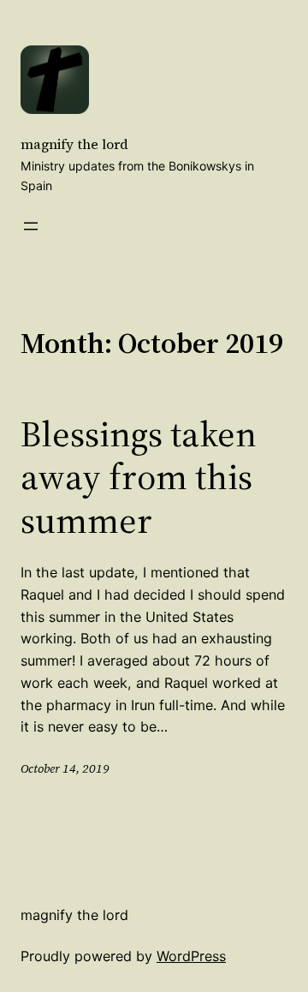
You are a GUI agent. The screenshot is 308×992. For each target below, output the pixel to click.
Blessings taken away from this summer (139, 476)
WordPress (191, 956)
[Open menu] (31, 226)
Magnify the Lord (74, 143)
